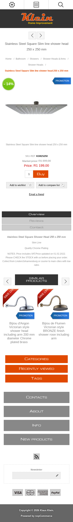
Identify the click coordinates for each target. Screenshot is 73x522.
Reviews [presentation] (36, 221)
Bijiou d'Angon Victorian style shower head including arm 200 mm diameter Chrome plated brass (19, 333)
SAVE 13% (43, 293)
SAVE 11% (8, 293)
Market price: (30, 161)
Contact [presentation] (36, 227)
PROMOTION (26, 315)
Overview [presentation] (37, 214)
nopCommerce (43, 516)
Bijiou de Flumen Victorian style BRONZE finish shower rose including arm (54, 331)
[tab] (36, 214)
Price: (28, 165)
